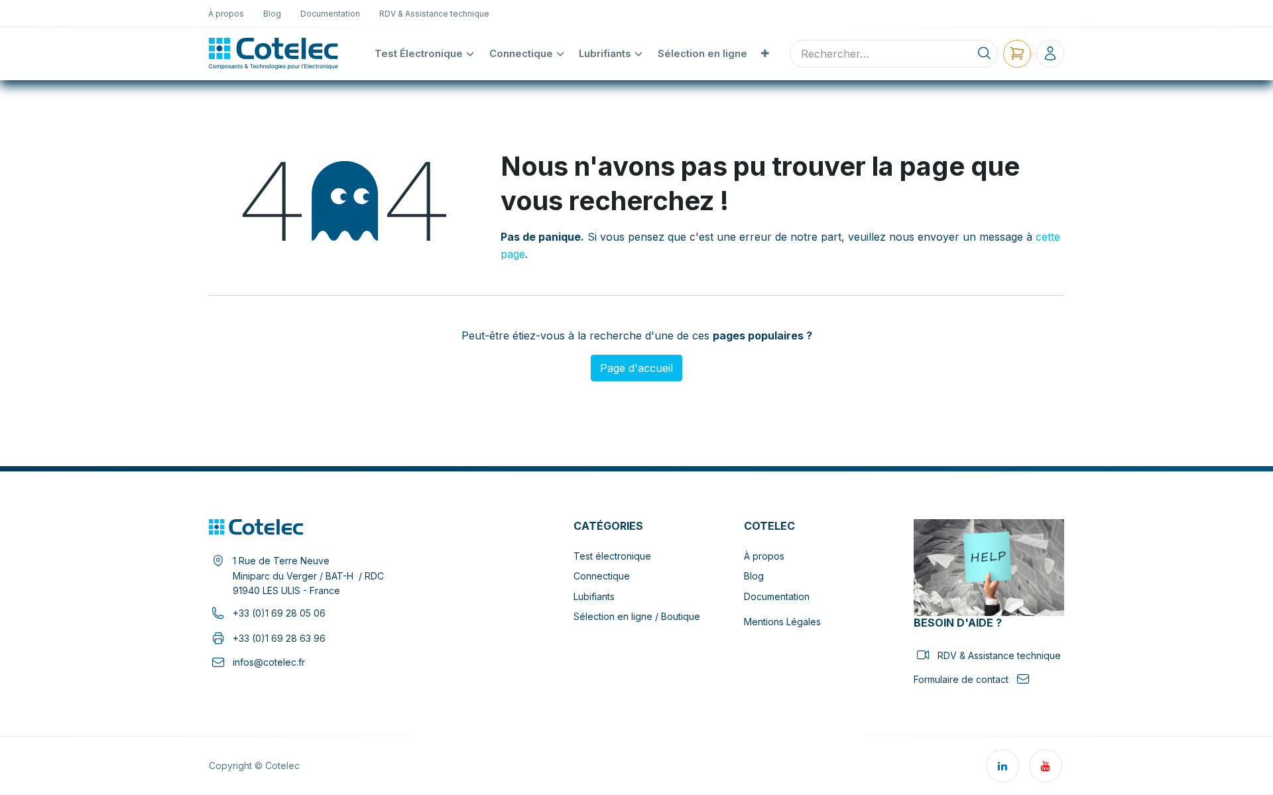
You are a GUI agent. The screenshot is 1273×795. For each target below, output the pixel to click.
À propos (764, 556)
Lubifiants (594, 596)
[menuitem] (226, 13)
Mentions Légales (782, 621)
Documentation (777, 596)
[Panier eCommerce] (1017, 54)
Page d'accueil (636, 368)
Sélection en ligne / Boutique (637, 616)
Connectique (602, 575)
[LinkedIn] (1002, 765)
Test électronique (612, 556)
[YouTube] (1045, 765)
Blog (754, 575)
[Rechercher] (984, 54)
